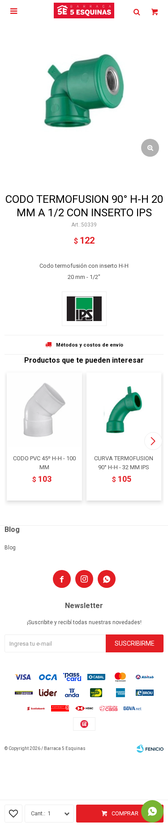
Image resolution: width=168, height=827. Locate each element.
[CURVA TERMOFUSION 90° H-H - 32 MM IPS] (124, 410)
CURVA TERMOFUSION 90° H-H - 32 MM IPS (123, 463)
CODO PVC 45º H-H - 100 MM (44, 463)
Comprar (125, 813)
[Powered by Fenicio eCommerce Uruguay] (150, 748)
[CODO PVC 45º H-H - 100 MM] (44, 410)
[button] (153, 441)
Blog (10, 547)
